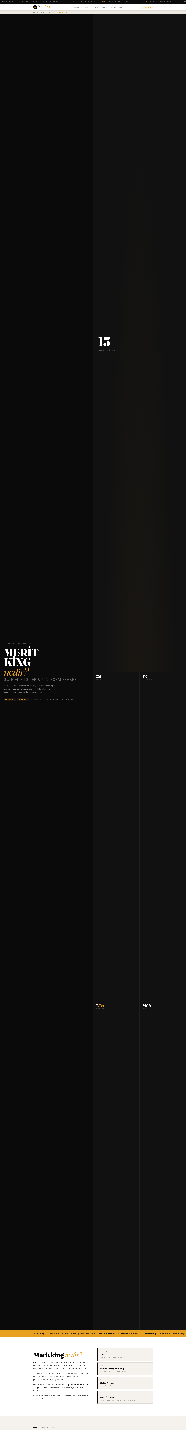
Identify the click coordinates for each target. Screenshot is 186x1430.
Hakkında (76, 7)
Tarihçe (95, 7)
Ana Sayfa (36, 12)
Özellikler (86, 7)
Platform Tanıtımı (46, 12)
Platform (105, 7)
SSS (120, 7)
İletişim (113, 7)
